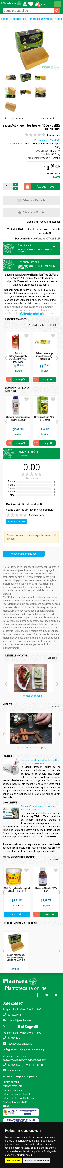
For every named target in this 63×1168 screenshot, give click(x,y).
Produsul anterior (14, 118)
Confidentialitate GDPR (15, 1102)
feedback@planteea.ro (19, 1043)
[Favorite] (24, 3)
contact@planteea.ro (19, 1020)
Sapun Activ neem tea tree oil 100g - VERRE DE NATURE (16, 957)
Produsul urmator (44, 118)
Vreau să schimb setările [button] (36, 1160)
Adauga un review (16, 521)
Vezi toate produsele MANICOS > (43, 325)
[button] (39, 3)
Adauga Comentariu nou (24, 553)
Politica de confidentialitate (17, 1094)
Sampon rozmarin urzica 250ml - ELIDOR (18, 418)
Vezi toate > (55, 859)
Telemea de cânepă (31, 695)
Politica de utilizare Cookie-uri (18, 1098)
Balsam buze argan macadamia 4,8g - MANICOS (45, 356)
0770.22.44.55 (53, 238)
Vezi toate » (53, 658)
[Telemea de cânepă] (31, 678)
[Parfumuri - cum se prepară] (31, 729)
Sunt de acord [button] (13, 1160)
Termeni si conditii (12, 1090)
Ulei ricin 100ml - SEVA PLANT (46, 889)
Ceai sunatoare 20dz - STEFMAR (45, 418)
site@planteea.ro (16, 1070)
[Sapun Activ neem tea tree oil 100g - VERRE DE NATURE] (31, 49)
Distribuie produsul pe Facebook (43, 221)
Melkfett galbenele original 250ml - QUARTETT (17, 889)
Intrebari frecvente (12, 1086)
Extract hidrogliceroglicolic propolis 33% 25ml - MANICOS (18, 357)
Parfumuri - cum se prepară (31, 747)
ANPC (6, 1106)
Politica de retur (11, 1082)
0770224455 (14, 1014)
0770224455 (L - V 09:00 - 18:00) (25, 1065)
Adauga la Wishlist (33, 212)
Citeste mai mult (34, 314)
